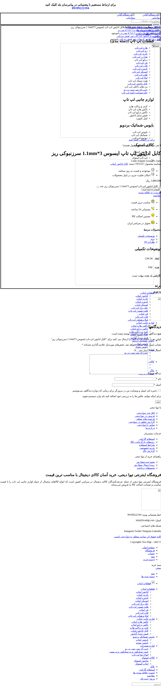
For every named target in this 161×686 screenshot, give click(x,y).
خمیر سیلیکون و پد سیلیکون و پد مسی (128, 651)
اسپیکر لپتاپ (141, 601)
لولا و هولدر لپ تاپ (138, 616)
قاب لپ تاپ (142, 613)
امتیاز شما (155, 350)
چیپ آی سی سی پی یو (136, 352)
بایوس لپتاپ (142, 639)
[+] (98, 187)
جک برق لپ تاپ (140, 604)
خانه (159, 27)
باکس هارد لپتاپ (139, 325)
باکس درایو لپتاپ (139, 328)
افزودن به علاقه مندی (149, 192)
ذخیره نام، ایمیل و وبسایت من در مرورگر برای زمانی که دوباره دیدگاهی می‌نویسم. (114, 390)
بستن (158, 568)
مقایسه (157, 195)
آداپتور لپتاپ (142, 295)
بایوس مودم (142, 346)
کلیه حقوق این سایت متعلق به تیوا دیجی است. (137, 536)
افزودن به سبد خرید (151, 189)
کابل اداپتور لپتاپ (133, 27)
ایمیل (157, 384)
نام (158, 378)
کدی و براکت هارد (138, 331)
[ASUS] (149, 320)
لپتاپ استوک (141, 663)
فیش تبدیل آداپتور (139, 633)
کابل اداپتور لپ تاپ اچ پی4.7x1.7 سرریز (140, 33)
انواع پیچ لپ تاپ (140, 654)
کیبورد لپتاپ (142, 598)
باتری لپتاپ (142, 595)
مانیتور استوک (141, 660)
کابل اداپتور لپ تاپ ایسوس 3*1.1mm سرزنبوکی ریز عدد (129, 186)
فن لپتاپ (143, 610)
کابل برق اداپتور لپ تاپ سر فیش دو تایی (139, 39)
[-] (159, 187)
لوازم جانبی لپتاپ (149, 27)
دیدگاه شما (154, 373)
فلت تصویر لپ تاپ (138, 607)
